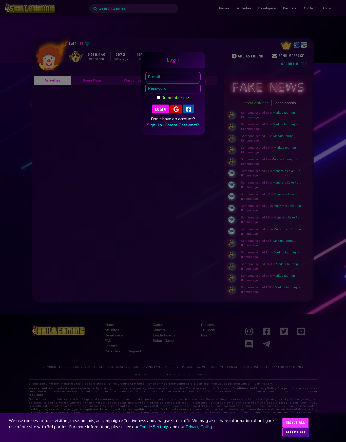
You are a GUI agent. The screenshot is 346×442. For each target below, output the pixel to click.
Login (160, 109)
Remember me (174, 98)
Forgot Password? (182, 125)
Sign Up (154, 125)
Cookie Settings (154, 427)
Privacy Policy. (199, 427)
